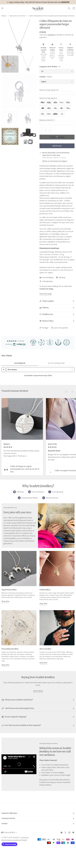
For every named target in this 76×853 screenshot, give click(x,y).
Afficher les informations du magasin (54, 161)
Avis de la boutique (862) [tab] (56, 363)
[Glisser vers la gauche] (66, 391)
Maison (3, 16)
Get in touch (38, 691)
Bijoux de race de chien (17, 16)
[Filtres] (3, 369)
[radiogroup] (57, 108)
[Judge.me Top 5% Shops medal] (58, 342)
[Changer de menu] (2, 8)
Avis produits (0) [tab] (19, 363)
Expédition (52, 35)
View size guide (45, 294)
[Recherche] (69, 8)
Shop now (5, 601)
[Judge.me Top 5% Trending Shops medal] (66, 342)
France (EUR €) (9, 832)
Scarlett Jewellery (13, 837)
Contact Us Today (46, 289)
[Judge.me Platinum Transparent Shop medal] (41, 342)
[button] (57, 90)
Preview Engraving (57, 137)
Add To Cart (57, 146)
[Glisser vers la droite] (72, 391)
